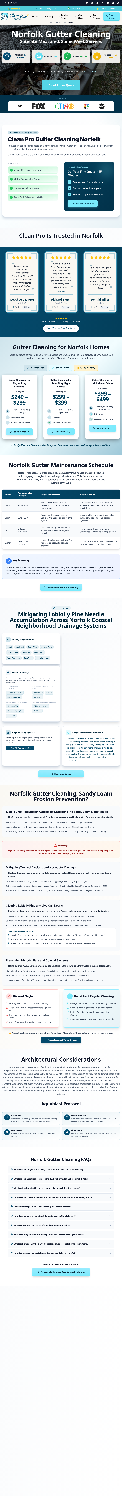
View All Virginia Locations (22, 748)
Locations (58, 23)
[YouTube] (108, 3)
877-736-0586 (90, 71)
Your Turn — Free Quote (59, 328)
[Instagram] (102, 3)
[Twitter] (97, 3)
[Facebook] (87, 3)
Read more (61, 291)
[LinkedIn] (92, 3)
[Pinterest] (113, 3)
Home (51, 23)
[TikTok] (118, 3)
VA (65, 23)
